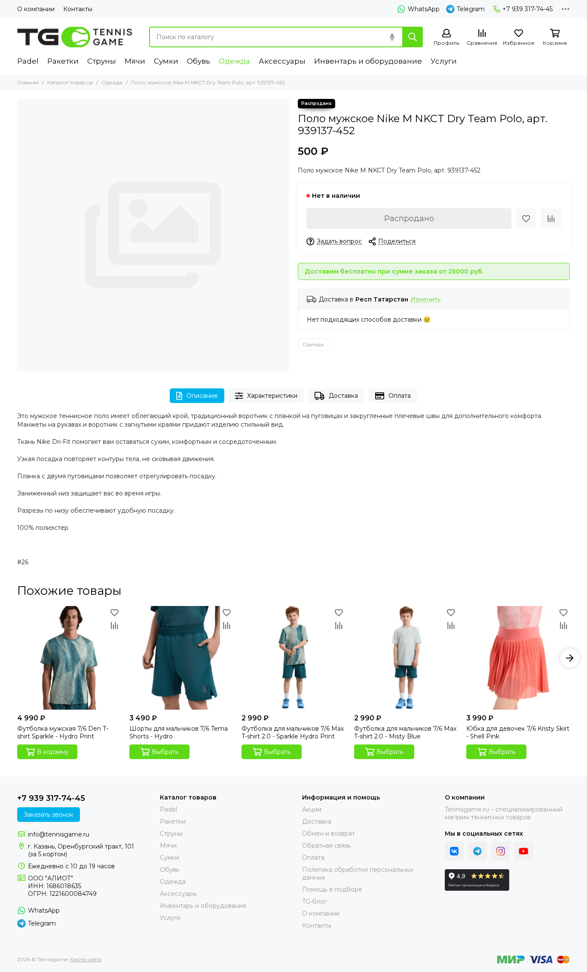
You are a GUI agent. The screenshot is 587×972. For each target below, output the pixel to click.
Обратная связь (326, 845)
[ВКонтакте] (454, 851)
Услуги (444, 61)
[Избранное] (526, 218)
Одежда (234, 61)
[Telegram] (477, 851)
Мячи (135, 61)
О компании (36, 9)
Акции (311, 809)
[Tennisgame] (74, 37)
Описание (202, 396)
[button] (17, 658)
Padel (28, 61)
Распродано (409, 218)
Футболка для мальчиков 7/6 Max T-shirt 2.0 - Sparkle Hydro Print (293, 732)
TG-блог (314, 901)
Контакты (77, 9)
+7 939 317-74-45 (527, 9)
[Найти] (412, 37)
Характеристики (272, 396)
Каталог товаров (70, 82)
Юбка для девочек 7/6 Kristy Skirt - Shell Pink (517, 732)
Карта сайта (85, 959)
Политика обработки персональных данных (357, 873)
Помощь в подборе (332, 889)
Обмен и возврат (328, 833)
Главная (28, 82)
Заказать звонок (48, 814)
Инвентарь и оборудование (368, 61)
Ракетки (63, 61)
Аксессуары (282, 61)
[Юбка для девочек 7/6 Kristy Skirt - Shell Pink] (518, 658)
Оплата (399, 396)
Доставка (343, 396)
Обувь (198, 61)
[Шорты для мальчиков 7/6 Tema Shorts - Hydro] (181, 658)
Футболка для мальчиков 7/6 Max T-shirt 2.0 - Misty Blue (405, 732)
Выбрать (165, 752)
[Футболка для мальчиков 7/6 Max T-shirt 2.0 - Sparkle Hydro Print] (293, 658)
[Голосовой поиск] (392, 37)
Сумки (166, 61)
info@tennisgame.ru (58, 834)
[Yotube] (523, 851)
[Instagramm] (500, 851)
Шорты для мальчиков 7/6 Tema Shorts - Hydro (178, 732)
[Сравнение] (551, 218)
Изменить (425, 299)
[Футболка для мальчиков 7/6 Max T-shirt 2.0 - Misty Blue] (406, 658)
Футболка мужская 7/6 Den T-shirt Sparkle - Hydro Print (62, 732)
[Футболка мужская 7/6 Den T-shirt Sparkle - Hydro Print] (69, 658)
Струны (101, 61)
